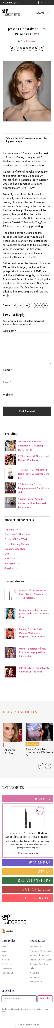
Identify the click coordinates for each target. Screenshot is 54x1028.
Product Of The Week (15, 539)
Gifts (6, 553)
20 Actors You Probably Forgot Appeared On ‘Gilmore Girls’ (33, 488)
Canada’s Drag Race (15, 549)
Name (8, 369)
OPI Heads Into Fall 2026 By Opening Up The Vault (34, 669)
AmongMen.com (12, 563)
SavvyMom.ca (11, 568)
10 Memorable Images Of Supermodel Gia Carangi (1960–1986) (31, 445)
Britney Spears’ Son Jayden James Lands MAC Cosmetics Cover (34, 613)
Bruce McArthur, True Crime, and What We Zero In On (39, 752)
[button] (12, 48)
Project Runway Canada (16, 544)
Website (8, 394)
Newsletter (10, 558)
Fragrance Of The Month (17, 534)
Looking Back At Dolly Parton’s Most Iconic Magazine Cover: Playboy (32, 633)
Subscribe (45, 998)
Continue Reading (28, 853)
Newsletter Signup (11, 2)
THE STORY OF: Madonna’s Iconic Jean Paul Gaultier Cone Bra (33, 474)
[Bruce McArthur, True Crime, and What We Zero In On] (39, 732)
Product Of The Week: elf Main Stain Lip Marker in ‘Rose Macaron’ (32, 594)
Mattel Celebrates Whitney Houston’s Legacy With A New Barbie (32, 652)
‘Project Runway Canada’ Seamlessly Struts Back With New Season (32, 503)
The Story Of (11, 529)
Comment (9, 330)
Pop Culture (32, 744)
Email (7, 382)
